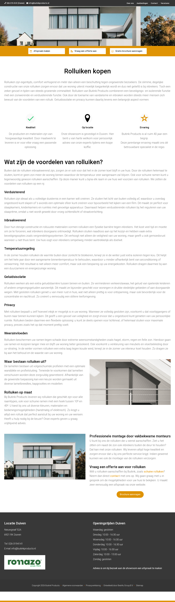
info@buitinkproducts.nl (39, 3)
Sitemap (139, 585)
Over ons (130, 3)
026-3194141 (15, 543)
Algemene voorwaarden (72, 585)
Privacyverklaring (93, 585)
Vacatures (165, 3)
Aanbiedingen (142, 3)
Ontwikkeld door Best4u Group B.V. (118, 585)
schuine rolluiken (154, 471)
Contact (154, 3)
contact (115, 476)
